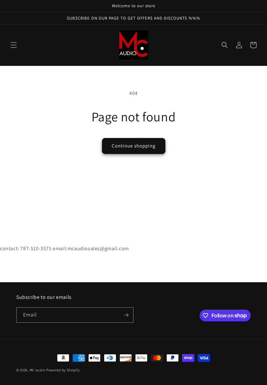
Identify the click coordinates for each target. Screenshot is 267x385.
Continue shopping (134, 146)
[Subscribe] (126, 315)
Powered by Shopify (63, 370)
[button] (14, 45)
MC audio (38, 370)
